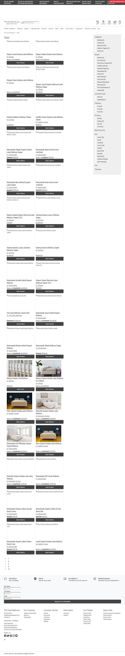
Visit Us (41, 578)
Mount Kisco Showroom (10, 625)
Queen (100, 151)
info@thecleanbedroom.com (11, 615)
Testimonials (27, 617)
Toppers (26, 28)
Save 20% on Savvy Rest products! (73, 2)
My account (47, 615)
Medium (100, 121)
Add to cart (20, 389)
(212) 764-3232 (8, 613)
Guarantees (47, 619)
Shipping (46, 621)
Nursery (50, 28)
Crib (99, 140)
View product (21, 63)
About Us (26, 615)
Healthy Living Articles (30, 613)
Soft (99, 118)
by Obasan (10, 57)
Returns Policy (87, 613)
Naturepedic (101, 71)
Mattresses (101, 45)
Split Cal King (101, 162)
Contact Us (7, 617)
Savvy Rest (101, 79)
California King (102, 159)
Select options (49, 95)
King (99, 153)
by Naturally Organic (43, 416)
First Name (7, 586)
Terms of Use (87, 621)
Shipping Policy (87, 615)
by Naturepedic (12, 154)
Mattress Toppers (103, 48)
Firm (99, 124)
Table (61, 28)
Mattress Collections (9, 28)
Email (5, 596)
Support (46, 613)
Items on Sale (107, 617)
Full (99, 148)
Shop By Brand (107, 615)
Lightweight (101, 99)
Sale (99, 28)
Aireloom (100, 57)
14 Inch (100, 112)
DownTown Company (104, 63)
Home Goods (69, 28)
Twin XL (100, 145)
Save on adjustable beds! (59, 2)
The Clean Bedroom (103, 87)
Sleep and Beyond (103, 82)
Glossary (66, 615)
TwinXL (100, 137)
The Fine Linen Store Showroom (13, 629)
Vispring (100, 90)
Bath (56, 28)
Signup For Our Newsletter (62, 601)
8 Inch (99, 106)
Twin (100, 143)
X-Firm (100, 126)
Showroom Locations (90, 28)
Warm (99, 97)
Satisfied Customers (104, 578)
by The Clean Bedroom (14, 315)
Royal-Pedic (101, 76)
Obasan (100, 74)
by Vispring (10, 119)
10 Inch (100, 109)
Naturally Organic (103, 68)
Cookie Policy (87, 623)
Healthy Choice (102, 66)
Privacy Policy (87, 619)
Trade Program (107, 619)
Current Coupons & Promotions (111, 613)
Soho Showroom (8, 623)
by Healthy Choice (42, 122)
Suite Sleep (101, 85)
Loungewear (78, 28)
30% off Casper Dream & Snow (86, 2)
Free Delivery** (73, 578)
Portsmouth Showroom (10, 627)
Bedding (19, 28)
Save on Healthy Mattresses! (44, 2)
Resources (66, 613)
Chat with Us (13, 578)
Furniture (43, 28)
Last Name (7, 591)
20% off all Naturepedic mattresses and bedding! (25, 2)
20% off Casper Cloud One (100, 2)
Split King (100, 156)
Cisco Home (101, 60)
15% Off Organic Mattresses (9, 2)
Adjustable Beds (35, 28)
